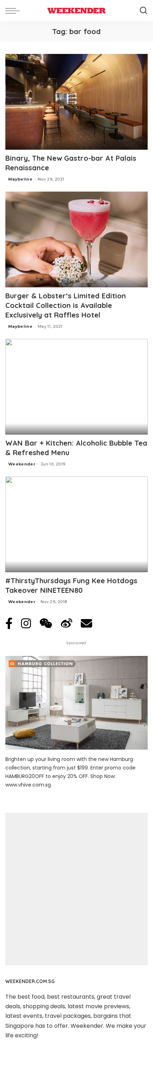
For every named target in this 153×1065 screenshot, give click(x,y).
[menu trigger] (14, 10)
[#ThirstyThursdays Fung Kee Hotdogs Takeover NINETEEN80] (76, 524)
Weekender (21, 464)
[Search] (143, 10)
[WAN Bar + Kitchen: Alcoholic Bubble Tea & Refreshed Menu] (76, 387)
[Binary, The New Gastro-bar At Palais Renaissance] (76, 102)
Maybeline (20, 179)
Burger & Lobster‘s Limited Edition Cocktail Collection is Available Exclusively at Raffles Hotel (65, 305)
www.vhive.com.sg (28, 784)
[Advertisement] (76, 889)
